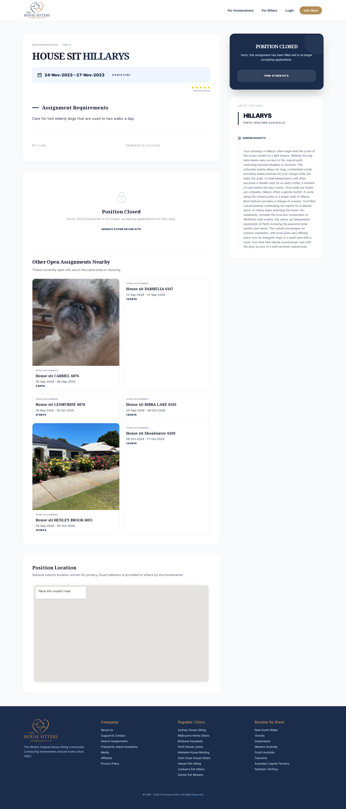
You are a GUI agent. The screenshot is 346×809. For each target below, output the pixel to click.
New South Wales (266, 730)
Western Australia (266, 746)
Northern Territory (266, 769)
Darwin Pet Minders (190, 774)
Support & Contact (113, 735)
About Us (107, 730)
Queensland (262, 741)
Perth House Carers (190, 746)
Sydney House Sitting (192, 730)
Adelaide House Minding (193, 752)
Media (105, 752)
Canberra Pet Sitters (191, 769)
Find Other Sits (277, 75)
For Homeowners (241, 10)
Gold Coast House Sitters (194, 758)
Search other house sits (121, 229)
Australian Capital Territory (272, 763)
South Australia (264, 752)
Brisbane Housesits (190, 741)
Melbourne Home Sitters (193, 735)
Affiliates (106, 758)
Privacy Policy (110, 763)
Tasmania (261, 758)
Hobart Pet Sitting (189, 763)
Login (289, 10)
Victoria (260, 735)
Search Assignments (114, 741)
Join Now (311, 10)
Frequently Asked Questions (119, 746)
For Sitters (269, 10)
